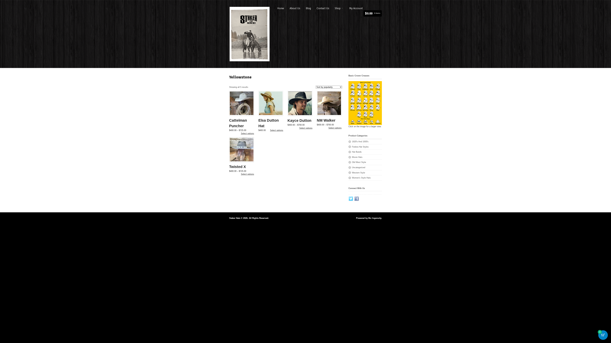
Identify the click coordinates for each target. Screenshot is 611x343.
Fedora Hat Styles (360, 147)
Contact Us (323, 8)
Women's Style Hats (361, 178)
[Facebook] (356, 199)
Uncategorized (358, 167)
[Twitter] (351, 199)
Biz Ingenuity (374, 218)
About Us (295, 8)
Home (280, 8)
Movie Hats (357, 157)
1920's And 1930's (360, 141)
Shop (338, 8)
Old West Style (359, 162)
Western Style (358, 173)
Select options (247, 133)
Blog (308, 8)
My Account (356, 8)
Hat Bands (357, 152)
